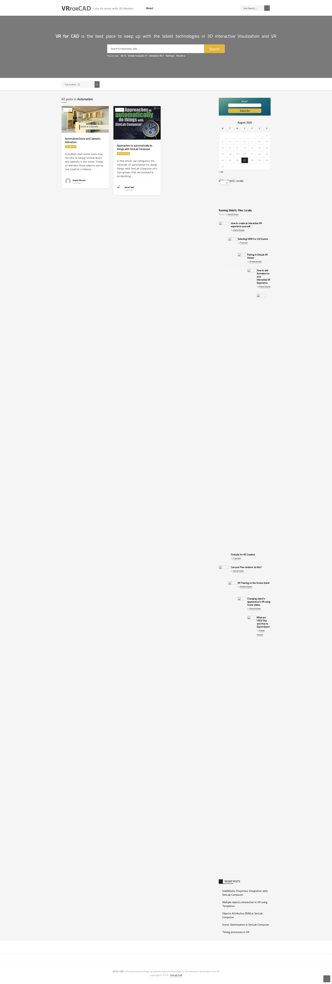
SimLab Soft (176, 975)
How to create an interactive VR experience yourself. (246, 224)
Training (169, 55)
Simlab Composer (137, 55)
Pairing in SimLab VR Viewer (257, 256)
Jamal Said (129, 187)
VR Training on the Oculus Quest (253, 583)
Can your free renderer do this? (246, 567)
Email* (245, 101)
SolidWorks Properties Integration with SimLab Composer (245, 893)
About (149, 8)
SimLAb (180, 55)
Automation (123, 153)
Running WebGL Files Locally (235, 210)
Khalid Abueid (79, 180)
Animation (71, 146)
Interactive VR (156, 55)
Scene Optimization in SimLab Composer (245, 924)
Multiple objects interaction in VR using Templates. (245, 904)
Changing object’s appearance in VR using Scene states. (258, 602)
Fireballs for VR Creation (243, 554)
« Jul (221, 171)
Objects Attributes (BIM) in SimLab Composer (242, 915)
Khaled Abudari (256, 261)
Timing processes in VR (235, 932)
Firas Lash (244, 242)
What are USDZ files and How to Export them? (263, 622)
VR (123, 55)
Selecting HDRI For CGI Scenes (253, 239)
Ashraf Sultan (233, 214)
